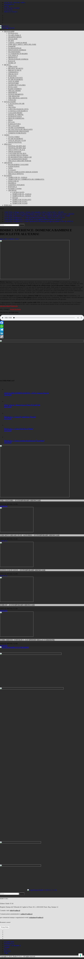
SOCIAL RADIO (10, 102)
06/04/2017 (3, 239)
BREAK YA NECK (14, 70)
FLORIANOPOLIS (14, 48)
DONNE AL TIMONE (15, 114)
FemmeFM (11, 46)
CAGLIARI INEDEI (15, 113)
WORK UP (12, 63)
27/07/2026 (7, 713)
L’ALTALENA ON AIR (16, 103)
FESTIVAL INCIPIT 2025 (17, 146)
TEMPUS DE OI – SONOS (21, 196)
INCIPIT (11, 41)
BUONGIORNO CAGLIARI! (18, 164)
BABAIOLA (12, 187)
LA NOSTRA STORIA (12, 8)
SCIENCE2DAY (14, 166)
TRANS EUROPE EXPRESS (18, 59)
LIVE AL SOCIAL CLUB (17, 140)
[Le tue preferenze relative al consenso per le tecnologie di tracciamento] (80, 955)
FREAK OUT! (13, 74)
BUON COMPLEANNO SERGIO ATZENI (23, 172)
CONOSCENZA (13, 239)
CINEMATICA (13, 72)
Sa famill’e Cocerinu (15, 188)
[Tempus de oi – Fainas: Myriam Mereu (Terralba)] (8, 708)
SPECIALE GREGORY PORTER (19, 161)
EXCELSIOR (12, 39)
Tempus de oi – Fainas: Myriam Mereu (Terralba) (20, 711)
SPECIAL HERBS (14, 90)
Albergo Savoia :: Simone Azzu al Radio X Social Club (22, 700)
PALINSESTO (9, 4)
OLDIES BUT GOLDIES (17, 85)
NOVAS (15, 198)
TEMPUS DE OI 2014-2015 (21, 199)
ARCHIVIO (8, 163)
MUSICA (7, 65)
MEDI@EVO (12, 57)
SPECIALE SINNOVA (16, 174)
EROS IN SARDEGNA (16, 118)
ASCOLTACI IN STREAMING (15, 2)
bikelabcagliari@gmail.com (9, 306)
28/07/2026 (7, 701)
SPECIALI (7, 144)
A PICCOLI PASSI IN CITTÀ (18, 109)
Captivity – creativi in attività (17, 42)
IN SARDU (8, 175)
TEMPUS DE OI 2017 (19, 201)
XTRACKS (12, 100)
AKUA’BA (12, 107)
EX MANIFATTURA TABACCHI (20, 157)
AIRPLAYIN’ (13, 66)
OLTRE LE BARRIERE (16, 127)
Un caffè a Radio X (14, 35)
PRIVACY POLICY (11, 12)
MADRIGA (12, 183)
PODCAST (8, 205)
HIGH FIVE (12, 76)
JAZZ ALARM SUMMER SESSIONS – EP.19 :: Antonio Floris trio (26, 540)
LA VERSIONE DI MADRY (18, 54)
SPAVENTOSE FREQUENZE (18, 131)
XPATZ (10, 105)
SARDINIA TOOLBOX (16, 185)
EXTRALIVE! (13, 33)
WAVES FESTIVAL (15, 142)
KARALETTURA (14, 124)
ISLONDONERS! (14, 52)
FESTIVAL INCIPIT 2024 (17, 148)
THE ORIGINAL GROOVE (17, 98)
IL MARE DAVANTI (15, 78)
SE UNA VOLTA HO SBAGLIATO (20, 129)
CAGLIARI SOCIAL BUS (17, 153)
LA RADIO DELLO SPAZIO (18, 155)
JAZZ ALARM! (13, 81)
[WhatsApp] (42, 326)
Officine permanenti (14, 151)
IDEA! (10, 120)
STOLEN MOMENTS (15, 94)
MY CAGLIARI (13, 126)
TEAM (6, 6)
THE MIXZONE (14, 96)
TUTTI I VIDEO (14, 137)
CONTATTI (8, 10)
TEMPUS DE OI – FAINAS (17, 177)
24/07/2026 (7, 873)
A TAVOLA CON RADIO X (18, 111)
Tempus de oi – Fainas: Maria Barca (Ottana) (18, 871)
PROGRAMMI (9, 31)
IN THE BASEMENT (15, 79)
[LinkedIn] (42, 333)
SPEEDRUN (12, 92)
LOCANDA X (13, 55)
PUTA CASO (12, 87)
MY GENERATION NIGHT (17, 159)
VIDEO (6, 135)
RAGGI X (11, 61)
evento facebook (15, 309)
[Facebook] (42, 322)
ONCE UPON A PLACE (16, 150)
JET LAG (11, 122)
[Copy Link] (42, 336)
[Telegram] (42, 329)
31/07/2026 (7, 542)
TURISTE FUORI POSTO (17, 133)
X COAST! (12, 170)
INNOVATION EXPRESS (17, 50)
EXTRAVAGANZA (15, 116)
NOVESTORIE (13, 83)
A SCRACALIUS (18, 192)
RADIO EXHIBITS (15, 89)
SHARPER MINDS (15, 37)
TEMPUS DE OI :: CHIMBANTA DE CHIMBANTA (26, 179)
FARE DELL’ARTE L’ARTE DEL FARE (22, 44)
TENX (10, 168)
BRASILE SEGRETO (15, 68)
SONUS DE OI (13, 181)
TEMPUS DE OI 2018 (19, 203)
